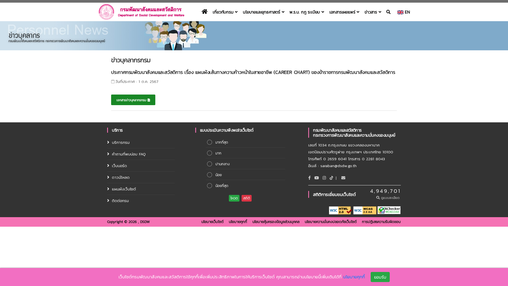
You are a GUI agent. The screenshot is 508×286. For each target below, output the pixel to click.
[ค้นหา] (389, 12)
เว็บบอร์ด (119, 166)
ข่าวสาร (372, 12)
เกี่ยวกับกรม (224, 12)
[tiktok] (331, 178)
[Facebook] (309, 178)
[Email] (343, 178)
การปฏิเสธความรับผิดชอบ (381, 222)
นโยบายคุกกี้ (238, 222)
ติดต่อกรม (120, 201)
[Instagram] (324, 178)
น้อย (218, 175)
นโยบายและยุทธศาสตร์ (262, 12)
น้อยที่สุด (221, 186)
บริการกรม (121, 142)
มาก (218, 153)
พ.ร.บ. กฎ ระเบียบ (305, 12)
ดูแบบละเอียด (390, 197)
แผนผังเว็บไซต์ (124, 189)
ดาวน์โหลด (121, 177)
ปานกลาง (222, 164)
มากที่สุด (221, 142)
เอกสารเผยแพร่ (343, 12)
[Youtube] (316, 178)
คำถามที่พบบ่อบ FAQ (129, 154)
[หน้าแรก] (205, 12)
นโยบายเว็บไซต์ (212, 222)
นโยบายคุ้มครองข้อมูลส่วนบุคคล (276, 222)
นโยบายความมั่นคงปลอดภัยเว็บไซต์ (331, 222)
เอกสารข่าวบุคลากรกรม (132, 100)
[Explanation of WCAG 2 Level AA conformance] (365, 210)
